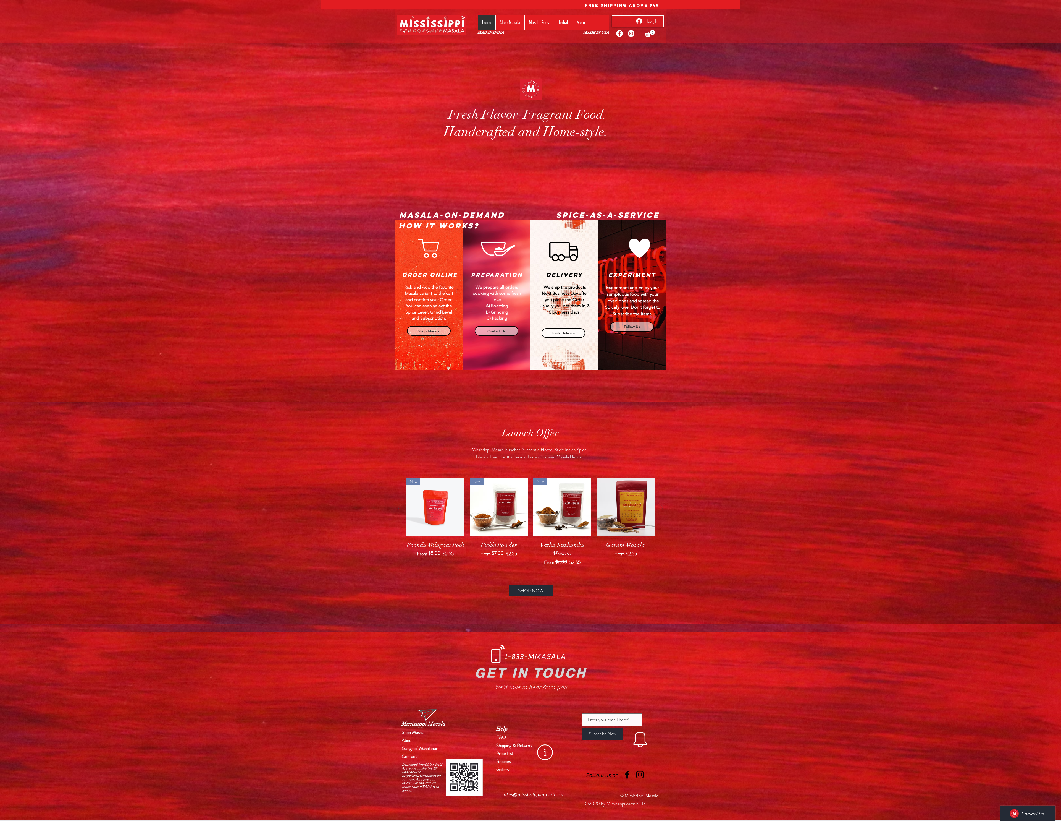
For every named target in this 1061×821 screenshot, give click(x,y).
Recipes (503, 761)
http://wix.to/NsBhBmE (419, 776)
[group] (530, 522)
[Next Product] (662, 507)
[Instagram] (631, 33)
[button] (650, 33)
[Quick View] (626, 507)
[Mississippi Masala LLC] (619, 33)
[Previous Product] (398, 507)
